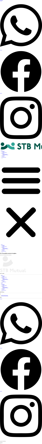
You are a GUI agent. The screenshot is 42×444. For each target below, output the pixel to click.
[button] (21, 201)
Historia (3, 245)
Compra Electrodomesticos (5, 248)
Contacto (3, 156)
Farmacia (4, 153)
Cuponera (4, 155)
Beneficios (2, 277)
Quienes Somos (3, 151)
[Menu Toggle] (0, 294)
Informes (2, 280)
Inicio (1, 150)
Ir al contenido (1, 0)
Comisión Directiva (5, 152)
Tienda (2, 251)
